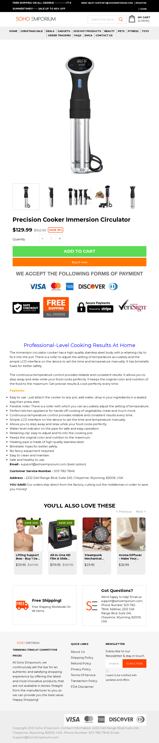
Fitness (133, 31)
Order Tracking (59, 35)
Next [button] (139, 511)
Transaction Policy (84, 681)
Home (13, 31)
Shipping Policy (82, 657)
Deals (50, 31)
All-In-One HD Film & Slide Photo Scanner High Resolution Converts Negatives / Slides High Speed (62, 557)
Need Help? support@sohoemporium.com (107, 3)
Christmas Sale (32, 31)
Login (143, 9)
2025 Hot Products (87, 31)
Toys (145, 31)
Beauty (109, 31)
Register (141, 3)
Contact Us (104, 35)
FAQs (77, 35)
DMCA (88, 35)
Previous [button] (125, 511)
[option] (79, 112)
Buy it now (79, 262)
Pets (121, 31)
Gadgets (64, 31)
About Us (78, 652)
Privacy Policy (81, 669)
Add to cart (79, 251)
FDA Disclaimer (82, 687)
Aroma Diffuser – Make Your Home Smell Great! (130, 557)
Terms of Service (83, 675)
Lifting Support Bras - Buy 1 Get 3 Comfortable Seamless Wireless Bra (27, 557)
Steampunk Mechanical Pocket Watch (95, 557)
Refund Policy (81, 663)
